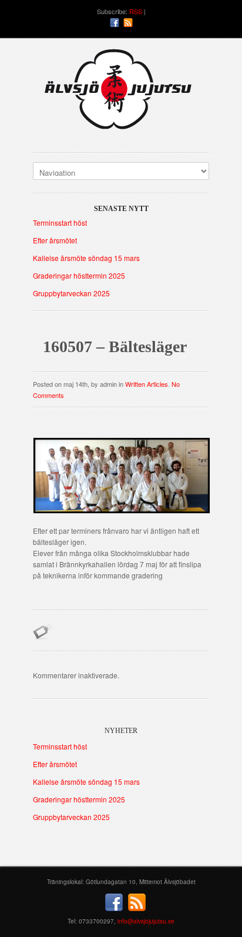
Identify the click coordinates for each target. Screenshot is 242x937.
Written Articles (146, 384)
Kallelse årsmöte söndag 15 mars (86, 258)
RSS (135, 11)
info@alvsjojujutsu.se (145, 921)
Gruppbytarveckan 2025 (71, 293)
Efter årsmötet (55, 240)
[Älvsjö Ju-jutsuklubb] (121, 93)
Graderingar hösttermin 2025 (79, 275)
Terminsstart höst (60, 222)
